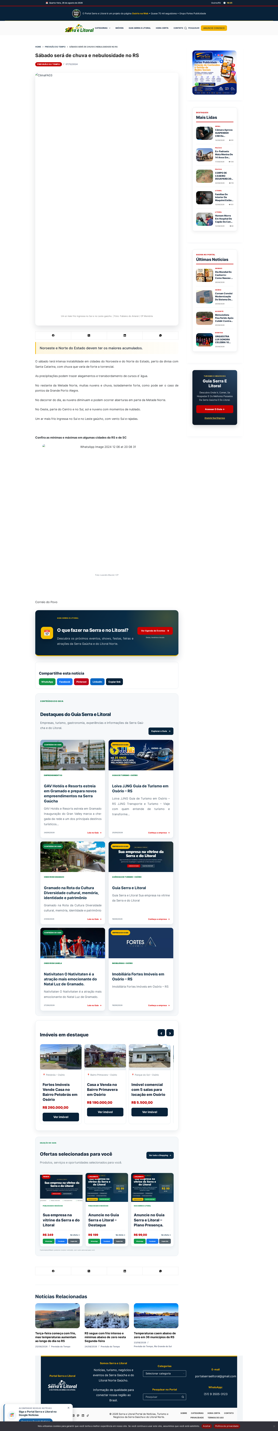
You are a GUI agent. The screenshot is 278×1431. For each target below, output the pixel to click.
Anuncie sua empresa (214, 418)
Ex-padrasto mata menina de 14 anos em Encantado (224, 156)
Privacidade (197, 1417)
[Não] (274, 1426)
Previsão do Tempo (48, 64)
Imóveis (120, 28)
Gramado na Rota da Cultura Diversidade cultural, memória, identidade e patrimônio (71, 893)
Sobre (184, 1413)
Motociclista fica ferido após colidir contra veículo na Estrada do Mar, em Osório (224, 322)
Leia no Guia (94, 832)
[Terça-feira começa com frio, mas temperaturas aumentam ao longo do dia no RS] (57, 1315)
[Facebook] (53, 335)
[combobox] (161, 1397)
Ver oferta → (75, 1235)
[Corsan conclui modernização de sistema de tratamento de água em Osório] (204, 296)
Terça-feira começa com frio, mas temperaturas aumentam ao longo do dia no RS (55, 1337)
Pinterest (81, 681)
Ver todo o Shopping (160, 1155)
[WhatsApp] (160, 335)
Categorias (101, 28)
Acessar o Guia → (215, 409)
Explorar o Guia (161, 731)
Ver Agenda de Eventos (155, 630)
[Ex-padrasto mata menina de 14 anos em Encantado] (204, 154)
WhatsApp (47, 681)
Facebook (64, 681)
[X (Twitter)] (89, 335)
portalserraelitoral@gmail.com (215, 1376)
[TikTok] (88, 1415)
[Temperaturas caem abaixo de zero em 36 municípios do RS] (156, 1315)
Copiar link (114, 681)
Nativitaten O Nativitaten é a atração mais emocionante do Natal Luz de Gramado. (70, 979)
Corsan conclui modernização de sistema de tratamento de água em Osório (224, 299)
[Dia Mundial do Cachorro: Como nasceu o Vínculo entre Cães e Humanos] (204, 275)
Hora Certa (162, 28)
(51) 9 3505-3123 (215, 1394)
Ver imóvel (60, 1117)
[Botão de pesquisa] (183, 1397)
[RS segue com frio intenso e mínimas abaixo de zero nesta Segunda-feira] (107, 1315)
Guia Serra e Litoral (140, 28)
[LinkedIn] (125, 335)
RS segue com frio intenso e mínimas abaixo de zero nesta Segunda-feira (105, 1337)
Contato (178, 28)
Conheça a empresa (159, 832)
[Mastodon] (78, 1415)
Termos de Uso (216, 1417)
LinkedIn (97, 681)
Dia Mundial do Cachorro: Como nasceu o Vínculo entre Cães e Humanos (224, 279)
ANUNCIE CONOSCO (214, 28)
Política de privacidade (227, 1426)
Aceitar (206, 1426)
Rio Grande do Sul (163, 1346)
